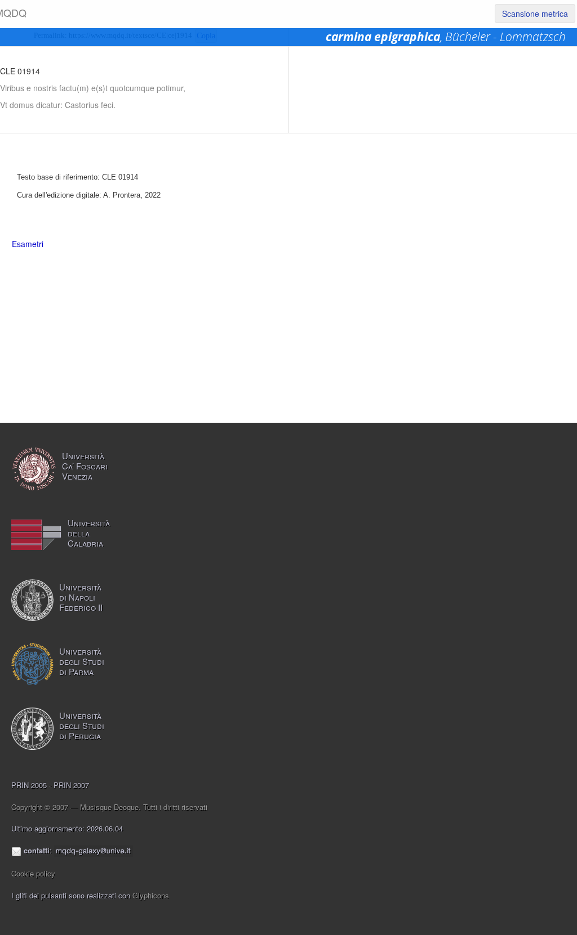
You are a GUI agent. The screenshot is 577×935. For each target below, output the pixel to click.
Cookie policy (33, 873)
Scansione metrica (535, 13)
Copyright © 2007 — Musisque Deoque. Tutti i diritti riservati (109, 807)
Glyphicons (150, 895)
